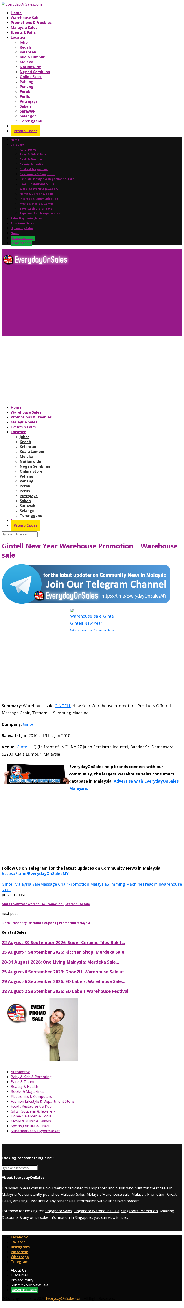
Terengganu (31, 121)
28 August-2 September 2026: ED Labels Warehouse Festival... (67, 991)
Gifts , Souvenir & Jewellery (39, 189)
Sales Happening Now (26, 218)
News (15, 233)
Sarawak (27, 111)
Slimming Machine (124, 884)
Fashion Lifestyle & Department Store (47, 179)
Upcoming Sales (22, 228)
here (123, 1217)
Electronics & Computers (37, 174)
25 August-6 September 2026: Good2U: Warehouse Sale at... (64, 972)
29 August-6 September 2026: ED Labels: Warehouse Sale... (63, 981)
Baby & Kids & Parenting (37, 154)
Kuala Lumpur (32, 57)
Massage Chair (54, 884)
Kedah (25, 47)
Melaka (26, 61)
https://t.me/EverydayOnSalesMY (35, 873)
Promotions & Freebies (31, 22)
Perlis (25, 96)
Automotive (28, 149)
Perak (25, 91)
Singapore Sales (58, 1210)
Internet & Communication (39, 199)
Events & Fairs (23, 32)
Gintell (29, 724)
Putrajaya (29, 101)
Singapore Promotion (139, 1210)
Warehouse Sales (26, 17)
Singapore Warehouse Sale (96, 1210)
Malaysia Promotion (148, 1194)
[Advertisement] (92, 302)
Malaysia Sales (24, 27)
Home (16, 12)
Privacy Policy (22, 1280)
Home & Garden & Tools (37, 194)
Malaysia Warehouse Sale (108, 1194)
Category (17, 145)
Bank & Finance (31, 159)
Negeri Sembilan (35, 71)
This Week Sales (22, 223)
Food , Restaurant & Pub (37, 184)
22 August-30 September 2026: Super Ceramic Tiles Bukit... (63, 942)
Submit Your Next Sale (29, 1285)
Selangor (28, 116)
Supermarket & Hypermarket (41, 213)
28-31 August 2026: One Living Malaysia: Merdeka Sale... (60, 962)
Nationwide (30, 66)
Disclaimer (19, 1275)
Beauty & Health (31, 164)
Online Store (31, 76)
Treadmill (151, 884)
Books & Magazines (34, 169)
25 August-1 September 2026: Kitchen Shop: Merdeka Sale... (65, 952)
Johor (24, 42)
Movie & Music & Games (37, 204)
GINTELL (63, 705)
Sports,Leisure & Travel (36, 208)
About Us (18, 1270)
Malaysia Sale (27, 884)
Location (18, 37)
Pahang (26, 81)
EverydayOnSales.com (20, 1188)
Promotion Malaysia (87, 884)
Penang (26, 86)
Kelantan (28, 52)
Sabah (25, 106)
